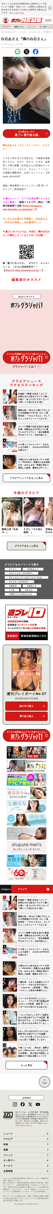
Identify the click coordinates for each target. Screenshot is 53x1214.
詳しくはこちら (17, 12)
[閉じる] (50, 8)
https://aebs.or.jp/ (23, 1125)
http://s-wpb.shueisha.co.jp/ (22, 270)
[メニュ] (48, 20)
